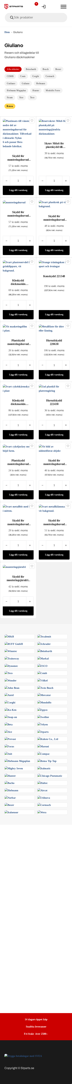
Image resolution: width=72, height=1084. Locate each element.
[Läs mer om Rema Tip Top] (46, 760)
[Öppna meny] (63, 7)
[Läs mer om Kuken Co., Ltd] (47, 738)
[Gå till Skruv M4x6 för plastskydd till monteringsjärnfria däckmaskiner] (54, 127)
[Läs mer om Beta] (9, 724)
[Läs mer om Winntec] (11, 650)
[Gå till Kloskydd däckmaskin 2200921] (18, 388)
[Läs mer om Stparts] (43, 731)
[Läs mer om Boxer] (9, 804)
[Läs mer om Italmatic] (44, 768)
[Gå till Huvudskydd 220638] (54, 328)
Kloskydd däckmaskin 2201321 (18, 284)
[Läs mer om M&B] (9, 636)
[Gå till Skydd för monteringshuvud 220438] (54, 508)
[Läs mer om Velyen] (42, 724)
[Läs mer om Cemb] (42, 672)
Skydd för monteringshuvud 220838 (54, 220)
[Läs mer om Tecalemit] (44, 636)
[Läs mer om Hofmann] (11, 790)
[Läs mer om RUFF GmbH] (14, 643)
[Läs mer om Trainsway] (12, 658)
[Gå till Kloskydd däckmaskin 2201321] (18, 266)
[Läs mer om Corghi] (10, 702)
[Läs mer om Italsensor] (11, 812)
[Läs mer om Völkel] (42, 680)
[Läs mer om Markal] (43, 658)
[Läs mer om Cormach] (44, 804)
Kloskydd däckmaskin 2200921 (18, 404)
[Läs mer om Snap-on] (11, 716)
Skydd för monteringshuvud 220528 (18, 524)
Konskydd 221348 (54, 276)
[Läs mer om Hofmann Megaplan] (17, 760)
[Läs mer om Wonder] (10, 680)
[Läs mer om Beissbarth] (44, 650)
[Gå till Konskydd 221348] (54, 264)
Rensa (10, 106)
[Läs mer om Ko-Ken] (10, 709)
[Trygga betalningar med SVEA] (23, 1055)
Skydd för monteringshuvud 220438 (54, 524)
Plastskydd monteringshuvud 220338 (18, 464)
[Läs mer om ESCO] (42, 665)
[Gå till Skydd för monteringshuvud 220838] (54, 203)
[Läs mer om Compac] (43, 753)
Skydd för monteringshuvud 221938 (18, 216)
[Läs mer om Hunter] (10, 775)
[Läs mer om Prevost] (10, 738)
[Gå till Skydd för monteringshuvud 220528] (18, 508)
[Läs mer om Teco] (9, 672)
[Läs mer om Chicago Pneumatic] (49, 775)
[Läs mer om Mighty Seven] (14, 768)
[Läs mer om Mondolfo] (44, 702)
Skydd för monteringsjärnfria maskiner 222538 (18, 580)
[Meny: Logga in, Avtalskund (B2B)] (44, 7)
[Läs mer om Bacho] (9, 782)
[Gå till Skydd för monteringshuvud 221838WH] (54, 448)
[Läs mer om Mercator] (44, 694)
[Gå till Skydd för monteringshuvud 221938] (14, 202)
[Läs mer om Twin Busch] (45, 687)
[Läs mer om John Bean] (12, 687)
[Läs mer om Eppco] (42, 709)
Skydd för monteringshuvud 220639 (18, 159)
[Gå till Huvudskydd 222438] (54, 388)
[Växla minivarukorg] (53, 7)
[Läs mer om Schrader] (44, 643)
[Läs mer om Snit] (8, 753)
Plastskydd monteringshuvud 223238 (18, 344)
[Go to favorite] (34, 7)
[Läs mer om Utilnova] (43, 797)
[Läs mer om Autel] (9, 694)
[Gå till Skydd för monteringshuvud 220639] (18, 133)
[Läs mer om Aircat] (42, 790)
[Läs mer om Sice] (8, 731)
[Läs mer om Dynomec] (11, 665)
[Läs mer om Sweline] (43, 716)
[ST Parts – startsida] (13, 6)
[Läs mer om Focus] (9, 746)
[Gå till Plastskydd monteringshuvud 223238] (18, 328)
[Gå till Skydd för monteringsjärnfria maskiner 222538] (14, 566)
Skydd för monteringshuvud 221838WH (54, 464)
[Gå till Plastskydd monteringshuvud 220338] (18, 448)
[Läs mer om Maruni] (43, 746)
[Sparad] (32, 120)
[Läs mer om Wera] (41, 812)
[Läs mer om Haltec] (42, 782)
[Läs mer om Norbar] (10, 797)
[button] (18, 190)
